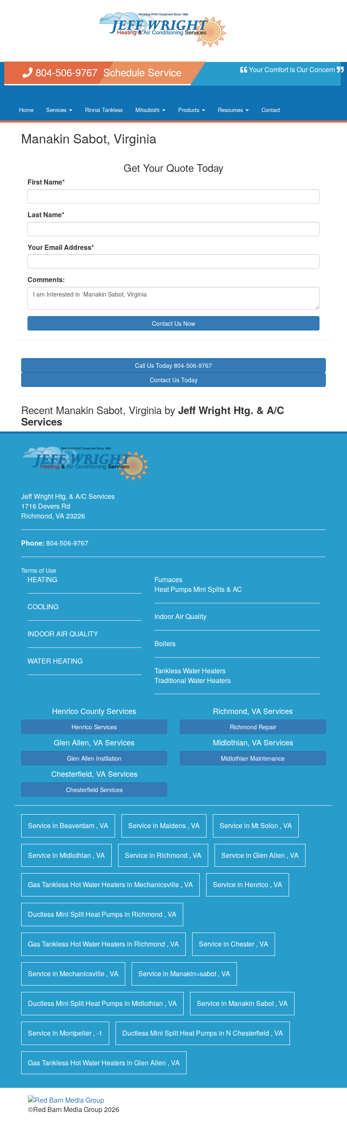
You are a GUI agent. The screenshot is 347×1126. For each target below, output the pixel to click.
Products (189, 110)
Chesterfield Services (94, 789)
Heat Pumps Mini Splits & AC (198, 589)
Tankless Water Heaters (190, 670)
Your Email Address (61, 247)
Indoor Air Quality (180, 616)
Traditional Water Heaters (192, 680)
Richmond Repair (253, 727)
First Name (46, 182)
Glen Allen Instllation (94, 758)
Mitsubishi (148, 110)
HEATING (42, 579)
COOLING (43, 606)
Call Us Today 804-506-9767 (173, 365)
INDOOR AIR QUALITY (63, 634)
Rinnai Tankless (104, 110)
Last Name (46, 214)
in (68, 825)
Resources (231, 110)
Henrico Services (94, 727)
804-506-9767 (67, 543)
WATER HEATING (55, 661)
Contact (271, 110)
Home (26, 110)
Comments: (46, 279)
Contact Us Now (173, 323)
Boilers (165, 643)
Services (57, 110)
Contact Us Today (174, 379)
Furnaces (168, 579)
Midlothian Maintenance (253, 758)
